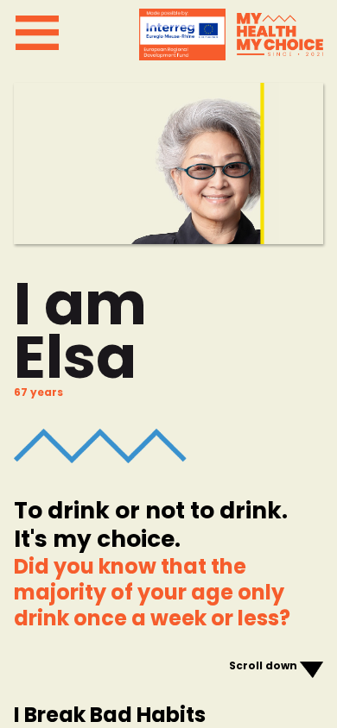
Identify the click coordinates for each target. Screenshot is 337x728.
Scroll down (263, 665)
